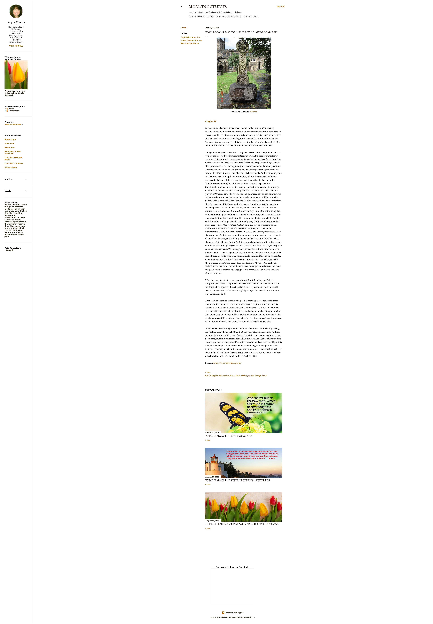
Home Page (10, 139)
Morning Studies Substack (13, 152)
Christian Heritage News (239, 17)
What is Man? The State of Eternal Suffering (237, 480)
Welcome (199, 17)
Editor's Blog (11, 167)
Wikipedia (253, 111)
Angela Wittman (16, 22)
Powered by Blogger (234, 613)
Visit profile (16, 46)
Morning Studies (208, 6)
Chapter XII (210, 121)
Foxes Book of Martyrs (191, 40)
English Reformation (190, 37)
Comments (13, 111)
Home (191, 17)
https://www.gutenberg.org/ (227, 363)
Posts (11, 109)
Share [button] (183, 28)
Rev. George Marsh (190, 43)
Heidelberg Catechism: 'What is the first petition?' (242, 524)
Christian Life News (14, 164)
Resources (211, 17)
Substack (221, 17)
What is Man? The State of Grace (228, 435)
